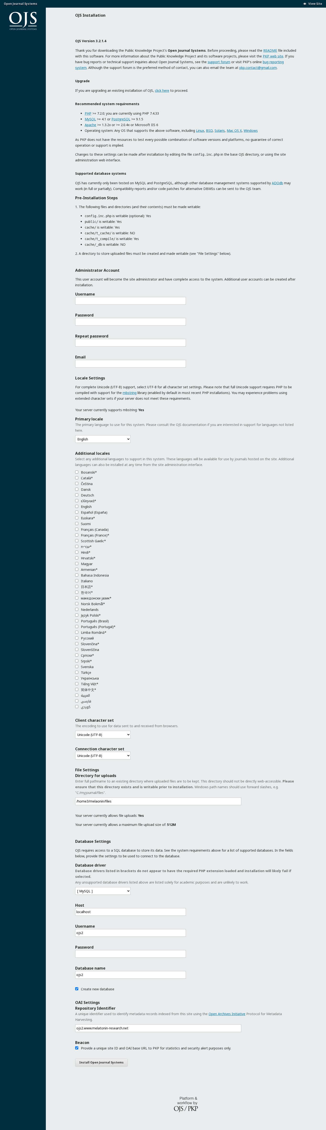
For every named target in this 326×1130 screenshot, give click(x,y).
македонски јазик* (95, 598)
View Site (315, 4)
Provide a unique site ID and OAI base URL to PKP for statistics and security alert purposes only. (155, 1048)
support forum (219, 62)
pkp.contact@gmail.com (258, 67)
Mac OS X (234, 130)
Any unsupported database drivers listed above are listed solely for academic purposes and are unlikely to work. (183, 877)
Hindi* (85, 552)
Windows (251, 130)
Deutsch (87, 495)
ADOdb (277, 183)
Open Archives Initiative (227, 1014)
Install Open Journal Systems (101, 1062)
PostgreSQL (120, 119)
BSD (209, 130)
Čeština (86, 483)
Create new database (97, 989)
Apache (90, 125)
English (86, 506)
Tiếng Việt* (89, 684)
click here (162, 90)
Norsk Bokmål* (92, 604)
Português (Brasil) (94, 621)
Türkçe (85, 672)
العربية (85, 695)
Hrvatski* (87, 558)
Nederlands (89, 609)
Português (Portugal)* (98, 626)
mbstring (130, 392)
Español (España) (93, 512)
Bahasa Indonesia (94, 575)
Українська (89, 678)
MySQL (90, 119)
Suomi (85, 524)
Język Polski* (90, 615)
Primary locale (89, 419)
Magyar (86, 564)
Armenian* (89, 569)
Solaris (220, 130)
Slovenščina (89, 649)
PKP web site (273, 56)
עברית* (86, 546)
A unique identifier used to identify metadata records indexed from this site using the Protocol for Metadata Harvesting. (178, 1017)
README (270, 50)
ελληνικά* (88, 501)
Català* (86, 478)
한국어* (86, 592)
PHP (88, 113)
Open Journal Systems (20, 4)
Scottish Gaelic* (93, 541)
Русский (87, 638)
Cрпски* (87, 655)
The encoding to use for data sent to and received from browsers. (126, 726)
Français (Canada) (94, 529)
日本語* (86, 586)
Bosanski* (88, 472)
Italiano (86, 581)
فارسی (85, 701)
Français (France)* (94, 535)
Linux (200, 130)
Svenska (87, 667)
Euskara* (87, 518)
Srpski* (86, 661)
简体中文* (88, 689)
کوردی (85, 707)
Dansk (85, 489)
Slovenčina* (89, 644)
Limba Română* (93, 632)
